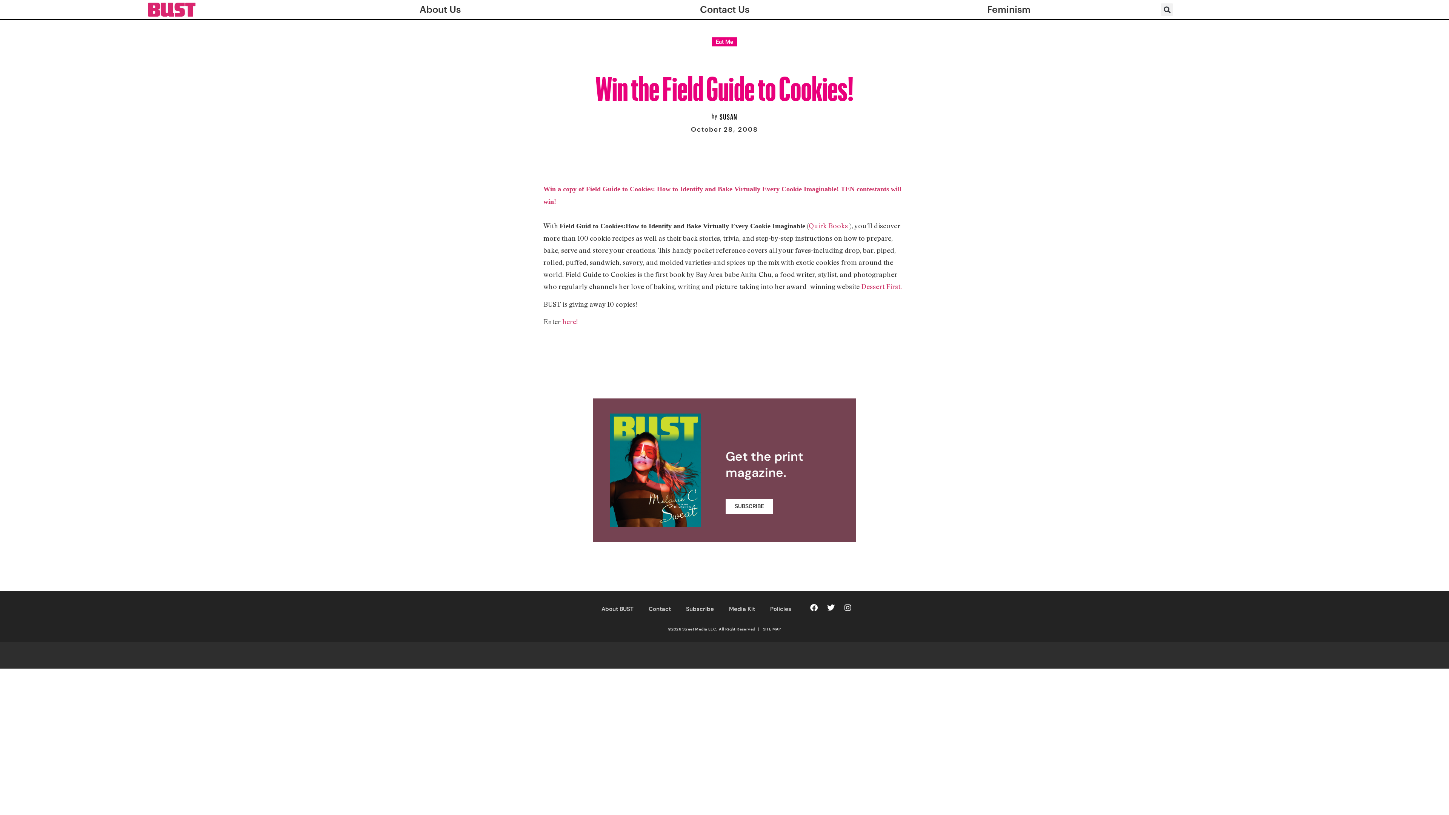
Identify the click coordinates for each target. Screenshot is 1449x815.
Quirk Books (829, 225)
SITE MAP (772, 629)
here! (570, 321)
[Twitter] (830, 607)
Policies (780, 609)
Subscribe (700, 609)
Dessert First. (881, 286)
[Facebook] (813, 607)
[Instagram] (847, 607)
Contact (660, 609)
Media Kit (742, 609)
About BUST (617, 609)
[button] (1167, 9)
